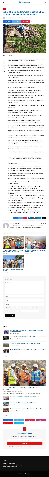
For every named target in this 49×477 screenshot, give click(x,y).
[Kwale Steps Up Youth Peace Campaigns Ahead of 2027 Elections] (13, 261)
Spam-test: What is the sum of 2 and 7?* (13, 310)
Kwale (4, 8)
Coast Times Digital (15, 223)
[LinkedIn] (4, 65)
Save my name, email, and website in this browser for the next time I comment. (22, 307)
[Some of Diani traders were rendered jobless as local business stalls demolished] (24, 38)
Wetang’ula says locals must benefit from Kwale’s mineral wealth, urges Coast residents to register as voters (26, 409)
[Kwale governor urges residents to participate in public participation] (35, 242)
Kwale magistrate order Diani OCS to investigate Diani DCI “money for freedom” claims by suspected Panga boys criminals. (28, 337)
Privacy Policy (32, 446)
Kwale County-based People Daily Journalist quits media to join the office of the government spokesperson (26, 331)
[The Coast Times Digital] (24, 2)
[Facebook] (4, 59)
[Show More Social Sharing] (32, 21)
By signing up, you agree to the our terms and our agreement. (25, 446)
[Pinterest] (4, 68)
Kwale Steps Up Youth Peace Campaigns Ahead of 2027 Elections (13, 270)
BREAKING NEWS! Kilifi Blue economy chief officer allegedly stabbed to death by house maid (28, 350)
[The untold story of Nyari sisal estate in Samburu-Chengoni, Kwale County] (6, 345)
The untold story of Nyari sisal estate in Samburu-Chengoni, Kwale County (25, 343)
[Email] (4, 71)
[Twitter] (4, 62)
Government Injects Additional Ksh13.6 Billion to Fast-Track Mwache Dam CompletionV (13, 251)
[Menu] (3, 2)
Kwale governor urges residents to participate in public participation (35, 251)
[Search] (45, 2)
